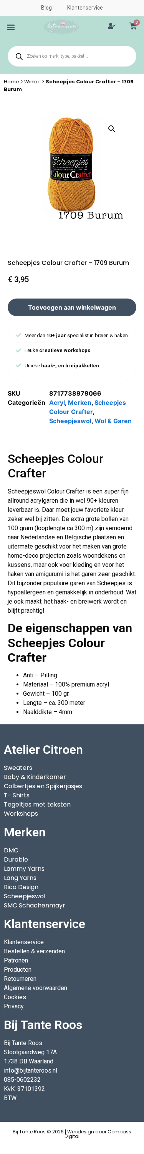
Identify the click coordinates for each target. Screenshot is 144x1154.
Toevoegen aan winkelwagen (72, 307)
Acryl (57, 402)
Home (11, 81)
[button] (11, 27)
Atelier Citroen (43, 749)
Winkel (32, 81)
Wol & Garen (113, 421)
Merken (79, 402)
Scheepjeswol (70, 421)
